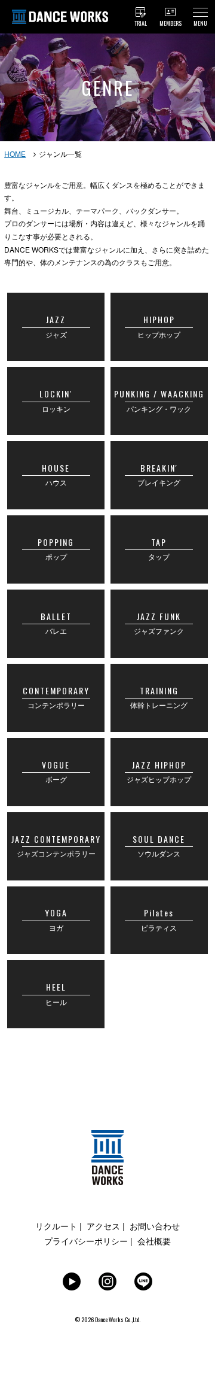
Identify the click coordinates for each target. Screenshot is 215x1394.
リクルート (56, 1226)
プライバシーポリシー (86, 1241)
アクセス (103, 1226)
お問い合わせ (155, 1226)
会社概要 (154, 1241)
